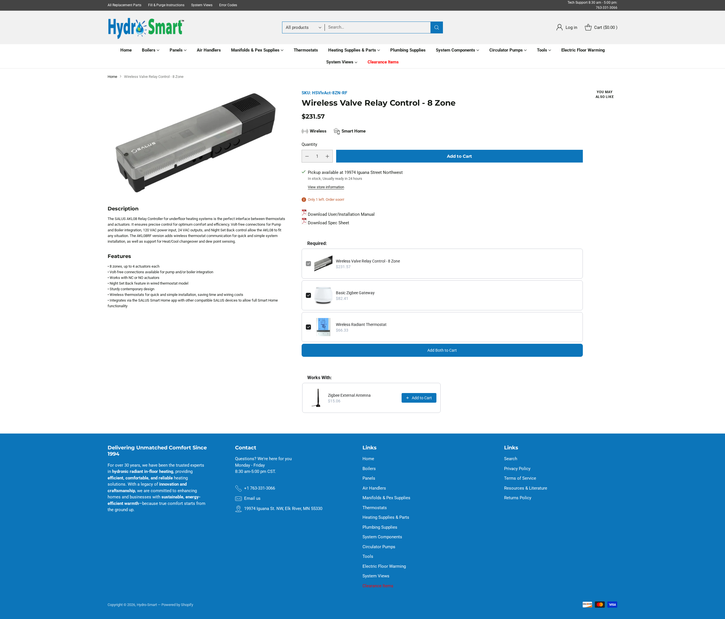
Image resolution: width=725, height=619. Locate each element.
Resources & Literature (525, 488)
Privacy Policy (517, 468)
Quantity (309, 144)
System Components (382, 536)
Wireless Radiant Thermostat (361, 324)
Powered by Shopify (177, 605)
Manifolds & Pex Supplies (386, 497)
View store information (326, 187)
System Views (375, 576)
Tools (367, 556)
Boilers (369, 468)
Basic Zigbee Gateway (355, 293)
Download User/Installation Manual (341, 214)
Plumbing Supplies (379, 527)
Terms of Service (520, 478)
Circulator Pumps (378, 546)
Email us (252, 498)
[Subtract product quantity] (307, 156)
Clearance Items (377, 585)
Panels (368, 478)
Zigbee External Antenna (349, 395)
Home (112, 76)
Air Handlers (374, 488)
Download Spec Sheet (328, 222)
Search (510, 458)
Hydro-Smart (147, 605)
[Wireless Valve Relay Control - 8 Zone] (196, 143)
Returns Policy (517, 497)
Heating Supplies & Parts (385, 517)
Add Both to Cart (442, 350)
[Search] (436, 27)
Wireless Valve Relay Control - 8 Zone (368, 261)
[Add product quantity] (327, 156)
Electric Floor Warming (384, 566)
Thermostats (374, 507)
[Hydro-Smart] (146, 27)
